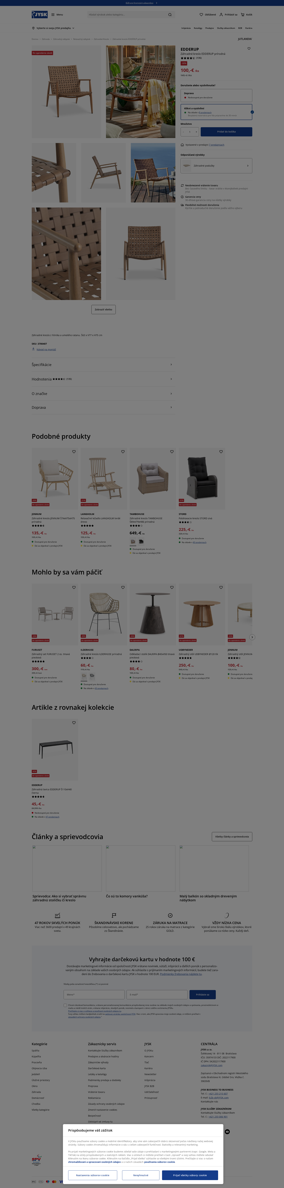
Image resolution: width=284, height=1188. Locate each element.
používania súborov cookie (159, 1161)
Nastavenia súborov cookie (92, 1175)
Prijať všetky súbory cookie (190, 1175)
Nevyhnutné (140, 1175)
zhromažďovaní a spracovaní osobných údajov (94, 1161)
